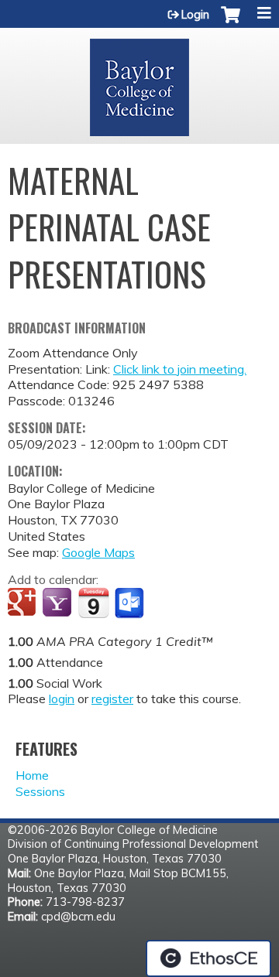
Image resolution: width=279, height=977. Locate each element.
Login (195, 14)
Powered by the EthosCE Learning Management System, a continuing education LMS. (208, 958)
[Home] (139, 82)
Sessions (40, 791)
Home (32, 775)
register (112, 698)
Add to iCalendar (93, 602)
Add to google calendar (24, 603)
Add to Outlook (130, 603)
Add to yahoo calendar (58, 603)
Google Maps (98, 552)
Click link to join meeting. (179, 369)
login (61, 698)
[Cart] (230, 22)
